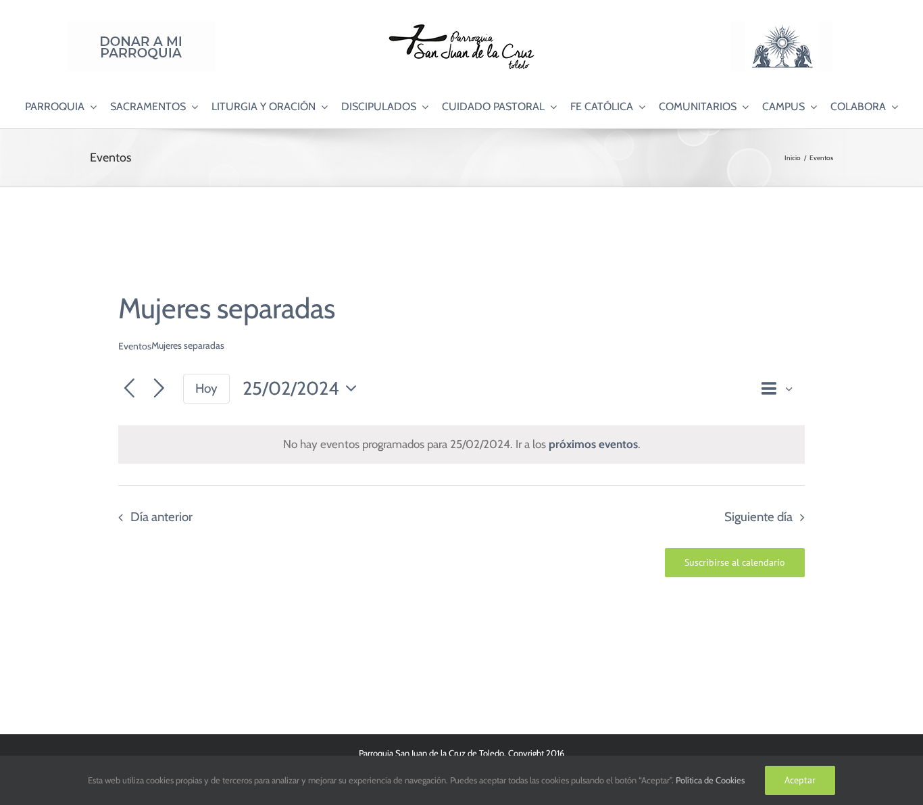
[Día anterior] (129, 389)
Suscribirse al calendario (734, 562)
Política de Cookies (710, 780)
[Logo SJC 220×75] (461, 26)
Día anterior (161, 517)
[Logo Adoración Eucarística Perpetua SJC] (781, 26)
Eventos (134, 346)
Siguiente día (758, 517)
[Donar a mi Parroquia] (141, 26)
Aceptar (800, 780)
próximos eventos (593, 444)
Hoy (206, 388)
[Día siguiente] (159, 389)
